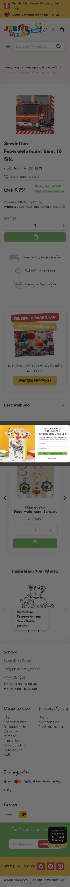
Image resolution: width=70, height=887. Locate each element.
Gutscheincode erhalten (52, 453)
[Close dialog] (68, 426)
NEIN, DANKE (52, 458)
